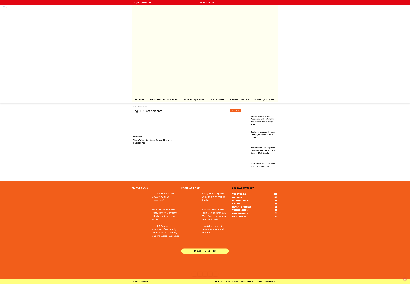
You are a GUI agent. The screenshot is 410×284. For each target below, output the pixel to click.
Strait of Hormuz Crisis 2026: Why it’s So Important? (263, 165)
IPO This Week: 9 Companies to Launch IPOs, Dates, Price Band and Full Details (263, 150)
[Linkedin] (264, 2)
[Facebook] (255, 2)
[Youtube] (273, 2)
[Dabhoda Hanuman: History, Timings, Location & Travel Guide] (239, 137)
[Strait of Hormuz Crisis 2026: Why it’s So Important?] (239, 168)
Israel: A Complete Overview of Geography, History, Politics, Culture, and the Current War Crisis (165, 231)
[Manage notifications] (405, 279)
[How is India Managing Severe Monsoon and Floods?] (190, 231)
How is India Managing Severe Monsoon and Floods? (213, 229)
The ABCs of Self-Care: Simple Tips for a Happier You (152, 141)
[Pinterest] (269, 2)
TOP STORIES (137, 136)
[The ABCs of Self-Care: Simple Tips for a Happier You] (155, 126)
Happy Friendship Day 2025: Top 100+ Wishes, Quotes (213, 197)
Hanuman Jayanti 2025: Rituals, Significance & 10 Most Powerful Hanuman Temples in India (214, 214)
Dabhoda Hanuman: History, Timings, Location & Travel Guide (263, 134)
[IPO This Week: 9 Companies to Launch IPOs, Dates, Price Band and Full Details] (239, 152)
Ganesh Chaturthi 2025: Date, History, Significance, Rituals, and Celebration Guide (165, 214)
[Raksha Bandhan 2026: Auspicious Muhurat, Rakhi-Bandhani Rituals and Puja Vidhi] (239, 121)
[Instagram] (260, 2)
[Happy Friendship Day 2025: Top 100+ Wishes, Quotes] (190, 198)
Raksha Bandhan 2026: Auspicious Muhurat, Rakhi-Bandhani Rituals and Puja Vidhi (262, 120)
